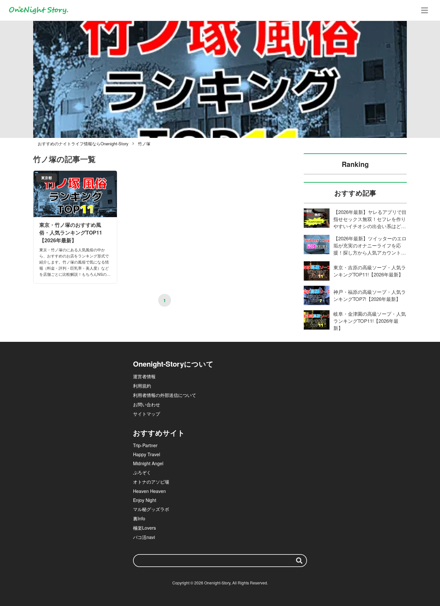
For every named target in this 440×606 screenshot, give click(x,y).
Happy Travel (146, 454)
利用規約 (142, 385)
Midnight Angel (148, 463)
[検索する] (299, 560)
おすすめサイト (159, 433)
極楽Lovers (144, 527)
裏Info (139, 518)
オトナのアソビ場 (151, 481)
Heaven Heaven (149, 491)
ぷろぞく (142, 472)
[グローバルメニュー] (424, 10)
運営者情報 (144, 376)
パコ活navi (144, 537)
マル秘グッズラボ (151, 509)
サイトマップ (146, 413)
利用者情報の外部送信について (164, 395)
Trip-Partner (145, 445)
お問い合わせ (146, 404)
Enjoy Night (144, 500)
